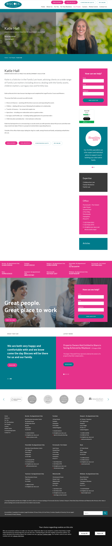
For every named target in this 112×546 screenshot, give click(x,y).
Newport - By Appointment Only (89, 416)
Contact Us (103, 7)
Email (84, 84)
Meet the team (10, 320)
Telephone (85, 91)
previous (4, 399)
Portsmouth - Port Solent (60, 445)
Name (84, 78)
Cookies (52, 512)
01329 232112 (29, 264)
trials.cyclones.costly (31, 437)
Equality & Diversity (61, 512)
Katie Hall (19, 57)
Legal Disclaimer (29, 512)
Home (43, 7)
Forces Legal (70, 512)
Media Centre (93, 7)
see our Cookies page (44, 534)
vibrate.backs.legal (90, 229)
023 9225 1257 (52, 272)
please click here (18, 536)
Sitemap (19, 514)
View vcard (8, 39)
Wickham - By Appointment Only (89, 473)
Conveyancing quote (87, 2)
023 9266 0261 (89, 222)
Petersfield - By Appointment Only (35, 445)
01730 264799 (77, 265)
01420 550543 (10, 264)
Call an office (71, 2)
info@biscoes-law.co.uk (92, 227)
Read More (12, 365)
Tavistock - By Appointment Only (34, 473)
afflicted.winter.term (31, 466)
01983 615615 (7, 272)
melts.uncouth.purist (86, 439)
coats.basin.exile (85, 464)
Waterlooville (56, 473)
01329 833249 (78, 272)
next (107, 399)
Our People (77, 7)
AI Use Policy (46, 512)
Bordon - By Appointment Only (34, 416)
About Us (49, 7)
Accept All (84, 533)
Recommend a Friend (10, 514)
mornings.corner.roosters (60, 495)
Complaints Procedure (18, 512)
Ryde (81, 445)
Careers (84, 7)
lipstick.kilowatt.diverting (60, 435)
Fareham (55, 416)
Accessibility (7, 512)
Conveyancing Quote (9, 430)
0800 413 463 (32, 273)
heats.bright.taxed (86, 492)
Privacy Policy (38, 512)
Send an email (57, 2)
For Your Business (66, 7)
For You (56, 7)
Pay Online (102, 2)
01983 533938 (56, 264)
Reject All (100, 533)
